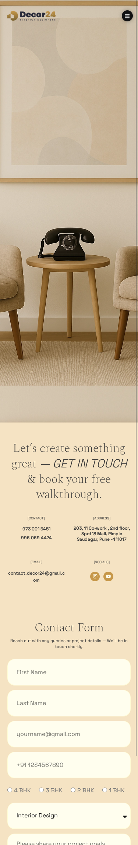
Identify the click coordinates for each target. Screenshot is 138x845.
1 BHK (117, 790)
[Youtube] (108, 576)
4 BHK (22, 790)
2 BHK (85, 790)
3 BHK (54, 790)
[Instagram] (95, 576)
